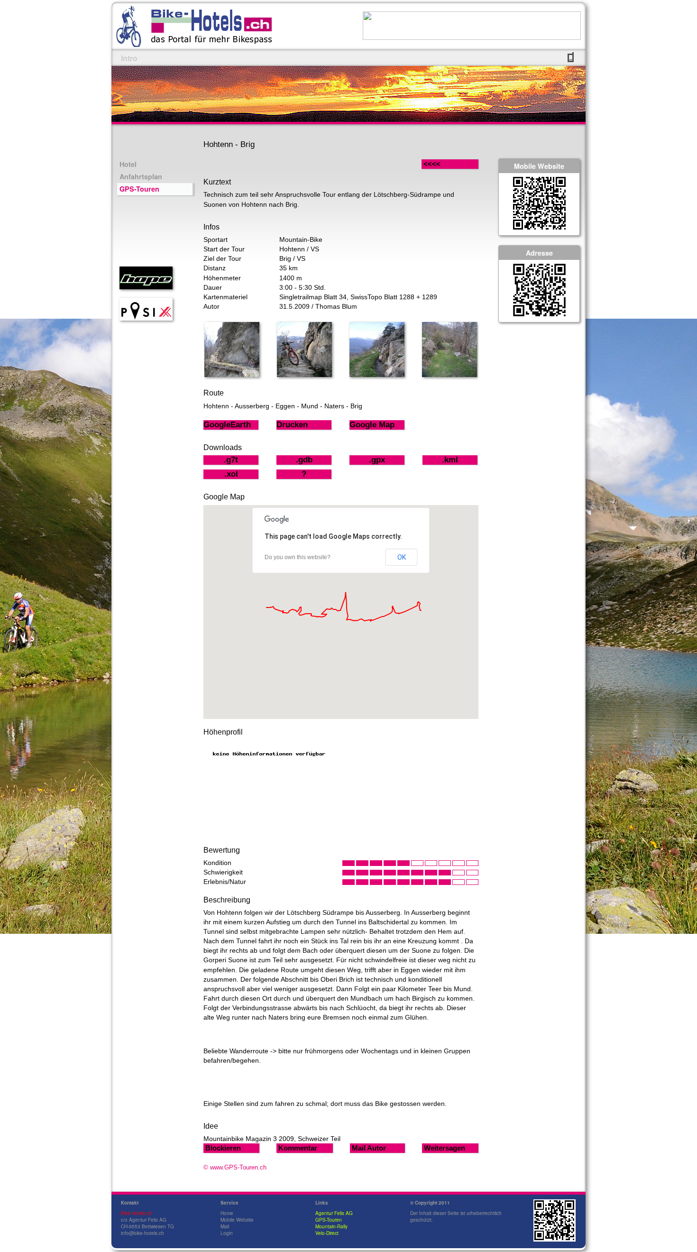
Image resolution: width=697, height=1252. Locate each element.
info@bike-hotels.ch (142, 1233)
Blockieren (223, 1148)
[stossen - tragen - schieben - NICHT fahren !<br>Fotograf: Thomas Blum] (304, 374)
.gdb (304, 459)
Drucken (292, 424)
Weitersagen (444, 1148)
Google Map (371, 424)
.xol (231, 474)
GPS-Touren (139, 188)
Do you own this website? (297, 557)
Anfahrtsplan (140, 176)
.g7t (231, 459)
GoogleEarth (227, 424)
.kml (450, 459)
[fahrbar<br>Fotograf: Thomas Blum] (376, 374)
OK (401, 557)
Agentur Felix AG (334, 1213)
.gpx (377, 459)
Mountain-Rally (331, 1226)
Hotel (128, 164)
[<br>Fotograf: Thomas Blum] (231, 374)
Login (226, 1233)
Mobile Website (237, 1219)
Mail (224, 1226)
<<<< (441, 164)
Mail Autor (369, 1148)
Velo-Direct (327, 1233)
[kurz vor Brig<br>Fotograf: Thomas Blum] (449, 374)
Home (226, 1213)
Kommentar (297, 1148)
